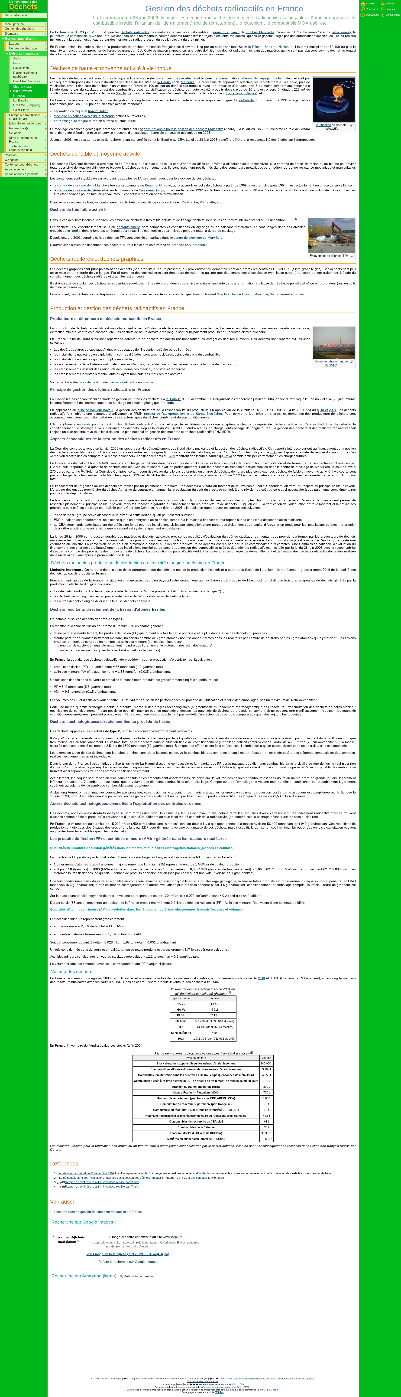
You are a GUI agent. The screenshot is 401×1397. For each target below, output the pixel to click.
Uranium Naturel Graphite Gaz (214, 294)
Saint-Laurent (280, 294)
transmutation (98, 111)
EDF (273, 452)
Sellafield (15, 133)
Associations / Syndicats (22, 174)
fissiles (158, 609)
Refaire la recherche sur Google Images (127, 1261)
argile (76, 230)
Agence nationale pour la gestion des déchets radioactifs (181, 129)
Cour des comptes (195, 1177)
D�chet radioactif (24, 53)
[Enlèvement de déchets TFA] (331, 252)
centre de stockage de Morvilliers (198, 237)
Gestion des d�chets (19, 28)
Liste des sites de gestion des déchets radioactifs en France (109, 382)
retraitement (341, 32)
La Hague (124, 93)
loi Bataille (246, 100)
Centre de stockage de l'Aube (79, 190)
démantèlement (128, 227)
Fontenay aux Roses (241, 93)
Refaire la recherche (138, 1276)
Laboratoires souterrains (25, 123)
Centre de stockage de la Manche (82, 185)
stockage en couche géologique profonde (84, 116)
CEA (181, 139)
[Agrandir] (351, 125)
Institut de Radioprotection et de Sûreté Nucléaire (183, 413)
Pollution (10, 155)
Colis (16, 63)
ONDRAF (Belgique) (26, 105)
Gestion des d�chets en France (22, 91)
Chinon (247, 294)
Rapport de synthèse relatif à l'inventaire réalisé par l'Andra (102, 1182)
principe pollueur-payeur (95, 410)
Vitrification (323, 125)
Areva (227, 456)
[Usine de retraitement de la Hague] (334, 358)
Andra (17, 58)
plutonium (57, 36)
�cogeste (12, 160)
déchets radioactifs (135, 32)
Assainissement (15, 169)
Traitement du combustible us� (20, 148)
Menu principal (14, 24)
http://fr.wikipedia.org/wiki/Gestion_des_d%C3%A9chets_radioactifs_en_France (271, 1378)
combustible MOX (83, 36)
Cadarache (190, 202)
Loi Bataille (20, 100)
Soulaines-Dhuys (151, 190)
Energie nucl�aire (20, 39)
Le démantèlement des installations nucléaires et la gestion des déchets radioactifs (111, 1177)
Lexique (14, 43)
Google (274, 1389)
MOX (261, 978)
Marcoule (187, 82)
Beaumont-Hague (158, 185)
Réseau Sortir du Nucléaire (272, 47)
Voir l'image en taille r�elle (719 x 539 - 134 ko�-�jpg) (128, 1254)
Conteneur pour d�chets (21, 164)
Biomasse (11, 33)
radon (194, 272)
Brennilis (177, 245)
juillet (324, 410)
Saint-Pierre (21, 110)
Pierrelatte (207, 202)
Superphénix (198, 245)
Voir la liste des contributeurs (202, 1381)
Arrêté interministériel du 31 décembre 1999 (86, 1173)
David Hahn (21, 68)
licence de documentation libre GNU (223, 1387)
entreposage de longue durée (75, 121)
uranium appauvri (226, 32)
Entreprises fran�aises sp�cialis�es (25, 117)
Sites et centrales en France (23, 139)
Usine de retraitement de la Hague (331, 363)
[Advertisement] (71, 10)
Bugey (299, 294)
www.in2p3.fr (172, 1237)
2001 (332, 410)
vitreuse (246, 78)
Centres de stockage (23, 48)
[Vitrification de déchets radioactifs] (334, 121)
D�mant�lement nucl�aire (25, 74)
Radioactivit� (18, 128)
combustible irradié (260, 32)
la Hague (164, 82)
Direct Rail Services (26, 81)
